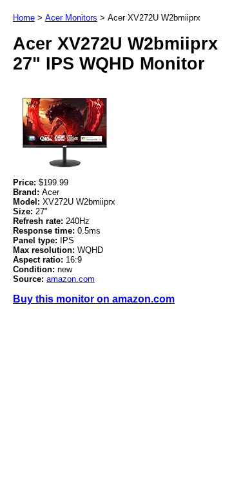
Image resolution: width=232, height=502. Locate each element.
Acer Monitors (71, 18)
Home (24, 18)
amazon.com (70, 279)
